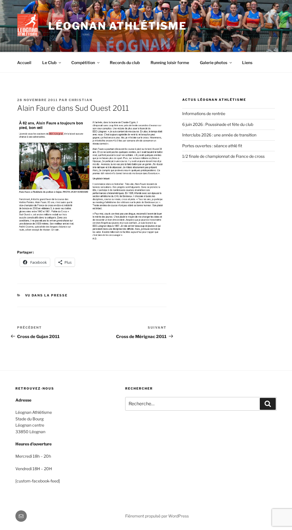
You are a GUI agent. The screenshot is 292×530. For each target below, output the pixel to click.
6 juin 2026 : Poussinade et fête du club (217, 124)
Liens (247, 62)
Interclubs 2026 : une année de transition (219, 134)
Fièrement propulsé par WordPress (157, 515)
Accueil (24, 62)
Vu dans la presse (46, 295)
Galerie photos (213, 62)
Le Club (49, 62)
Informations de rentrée (203, 113)
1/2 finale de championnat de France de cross (223, 156)
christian (80, 100)
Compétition (83, 62)
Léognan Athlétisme (117, 26)
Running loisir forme (170, 62)
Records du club (125, 62)
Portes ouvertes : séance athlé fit (212, 145)
